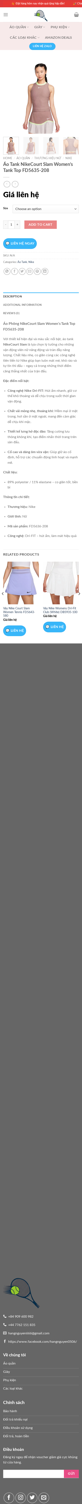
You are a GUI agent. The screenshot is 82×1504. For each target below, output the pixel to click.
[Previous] (10, 96)
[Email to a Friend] (29, 271)
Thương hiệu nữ (47, 158)
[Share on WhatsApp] (7, 271)
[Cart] (76, 14)
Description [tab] (12, 296)
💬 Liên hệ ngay (19, 243)
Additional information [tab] (22, 305)
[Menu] (5, 14)
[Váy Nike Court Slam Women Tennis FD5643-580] (21, 583)
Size (5, 208)
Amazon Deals (58, 37)
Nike (68, 158)
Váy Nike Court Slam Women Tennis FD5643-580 (19, 612)
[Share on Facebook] (14, 271)
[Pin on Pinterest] (37, 271)
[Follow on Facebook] (9, 1497)
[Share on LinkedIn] (44, 271)
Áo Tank (22, 262)
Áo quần (17, 27)
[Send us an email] (43, 1497)
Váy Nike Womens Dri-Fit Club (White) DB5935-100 (60, 610)
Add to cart (40, 224)
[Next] (72, 96)
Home (7, 158)
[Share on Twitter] (22, 271)
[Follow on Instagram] (20, 1497)
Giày (38, 27)
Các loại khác (23, 37)
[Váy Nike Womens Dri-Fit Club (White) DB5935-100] (61, 583)
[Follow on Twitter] (32, 1497)
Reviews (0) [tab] (11, 313)
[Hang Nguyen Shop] (41, 14)
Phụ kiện (59, 27)
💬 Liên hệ (14, 630)
